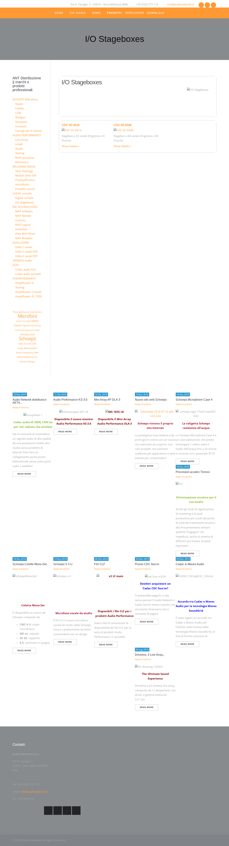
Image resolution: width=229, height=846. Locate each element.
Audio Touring (22, 321)
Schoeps (27, 338)
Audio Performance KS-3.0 (70, 399)
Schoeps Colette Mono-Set (30, 564)
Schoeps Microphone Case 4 (194, 399)
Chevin (17, 325)
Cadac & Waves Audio (190, 564)
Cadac (37, 330)
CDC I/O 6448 (122, 125)
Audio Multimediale (27, 348)
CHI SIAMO (78, 12)
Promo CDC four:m (147, 564)
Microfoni (27, 316)
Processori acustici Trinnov (193, 471)
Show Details (70, 146)
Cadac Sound (24, 343)
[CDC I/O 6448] (123, 130)
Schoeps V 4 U (62, 564)
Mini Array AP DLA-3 (107, 399)
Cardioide (19, 330)
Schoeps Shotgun (27, 361)
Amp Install (23, 357)
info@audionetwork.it (180, 4)
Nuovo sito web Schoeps (151, 399)
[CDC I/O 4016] (72, 130)
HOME (59, 12)
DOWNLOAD (155, 12)
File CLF (99, 564)
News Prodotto (21, 407)
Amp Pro (34, 357)
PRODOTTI (114, 12)
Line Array (36, 325)
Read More (24, 474)
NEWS (96, 12)
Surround (29, 330)
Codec (34, 343)
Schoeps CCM (27, 334)
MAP (36, 352)
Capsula (26, 325)
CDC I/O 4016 (71, 125)
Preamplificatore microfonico (27, 311)
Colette (34, 321)
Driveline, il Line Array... (150, 654)
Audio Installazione (25, 352)
